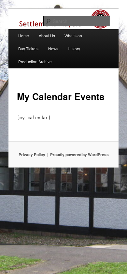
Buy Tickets (28, 48)
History (74, 48)
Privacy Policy (32, 154)
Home (23, 35)
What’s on (73, 35)
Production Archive (35, 61)
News (53, 48)
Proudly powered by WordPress (79, 154)
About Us (47, 35)
